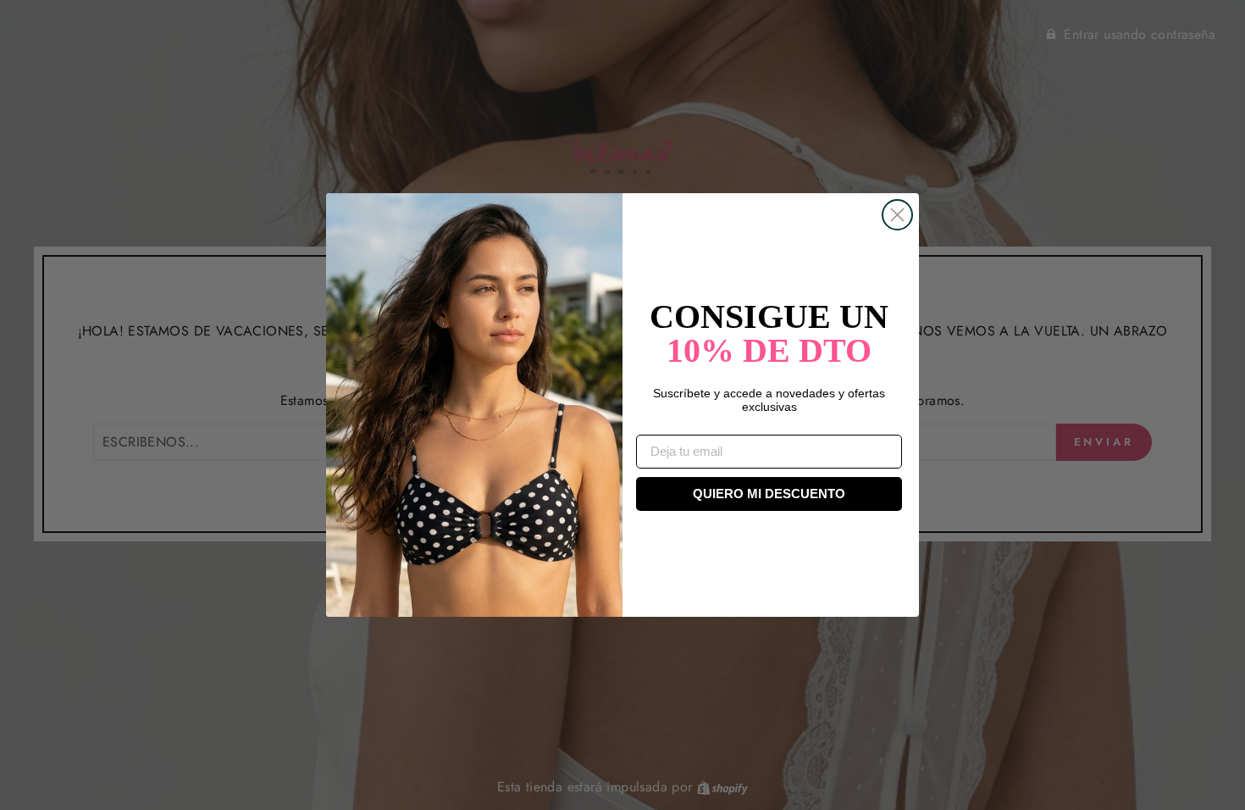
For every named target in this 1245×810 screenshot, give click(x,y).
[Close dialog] (897, 215)
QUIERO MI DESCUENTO (769, 493)
